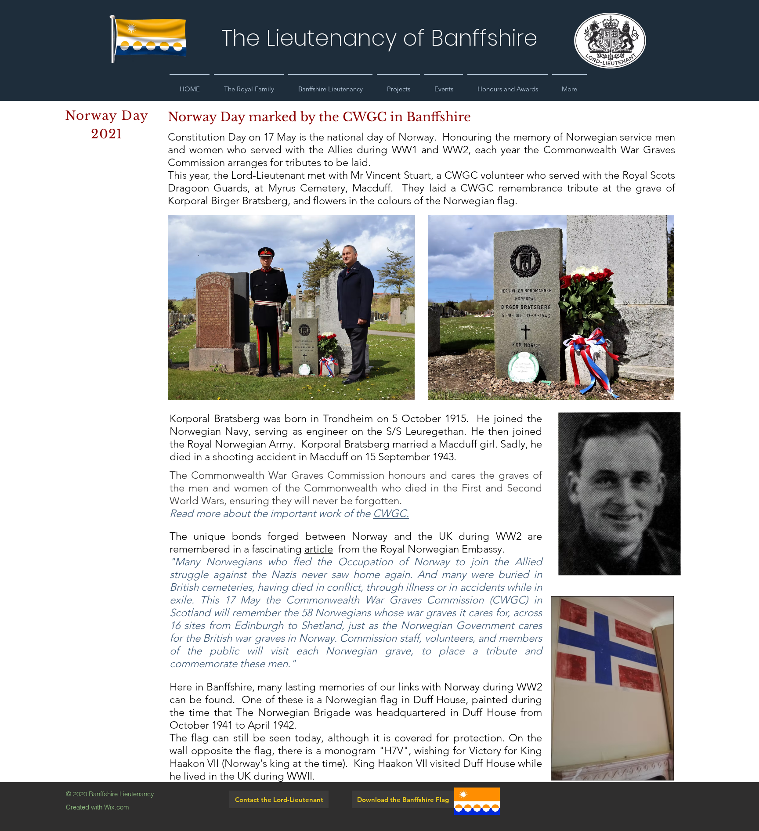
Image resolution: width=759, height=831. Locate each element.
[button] (249, 85)
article (318, 548)
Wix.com (116, 807)
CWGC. (391, 513)
